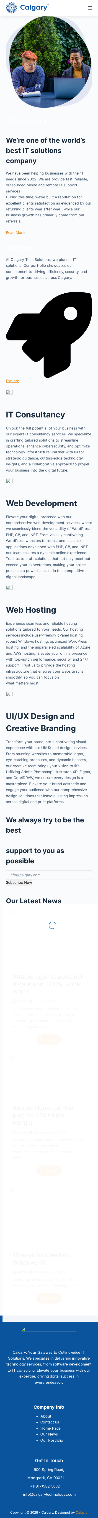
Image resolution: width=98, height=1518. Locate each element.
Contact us (49, 1422)
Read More (15, 232)
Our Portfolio (51, 1440)
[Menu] (90, 8)
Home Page (50, 1428)
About (45, 1416)
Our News (49, 1434)
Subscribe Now (19, 882)
